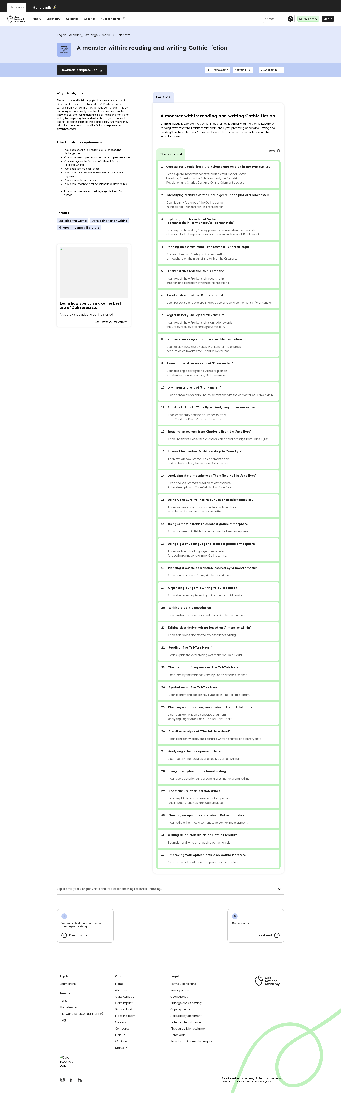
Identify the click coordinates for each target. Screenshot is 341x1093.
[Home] (16, 19)
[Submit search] (290, 19)
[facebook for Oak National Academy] (71, 1080)
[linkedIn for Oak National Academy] (79, 1080)
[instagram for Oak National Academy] (62, 1080)
